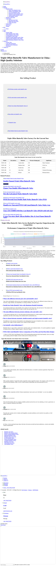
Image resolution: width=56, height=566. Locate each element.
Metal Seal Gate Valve (13, 21)
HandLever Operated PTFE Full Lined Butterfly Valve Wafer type (26, 205)
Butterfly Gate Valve (8, 431)
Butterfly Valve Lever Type (10, 436)
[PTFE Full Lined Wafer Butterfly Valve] (14, 268)
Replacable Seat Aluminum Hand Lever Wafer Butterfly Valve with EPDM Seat (24, 286)
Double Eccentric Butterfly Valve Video (14, 37)
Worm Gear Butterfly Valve (10, 439)
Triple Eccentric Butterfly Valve (15, 15)
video (4, 31)
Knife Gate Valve (12, 22)
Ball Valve (8, 25)
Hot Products (24, 490)
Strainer (7, 26)
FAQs (4, 30)
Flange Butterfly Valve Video (12, 34)
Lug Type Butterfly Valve (14, 12)
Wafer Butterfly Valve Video (12, 33)
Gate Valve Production (11, 43)
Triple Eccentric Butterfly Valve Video (14, 38)
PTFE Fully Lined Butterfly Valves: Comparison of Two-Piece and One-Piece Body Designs (28, 331)
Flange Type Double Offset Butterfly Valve (18, 188)
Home (4, 6)
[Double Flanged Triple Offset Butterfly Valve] (13, 178)
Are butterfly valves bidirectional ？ (13, 325)
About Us (5, 41)
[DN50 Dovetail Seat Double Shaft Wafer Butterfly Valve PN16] (13, 197)
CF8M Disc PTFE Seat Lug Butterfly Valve (15, 292)
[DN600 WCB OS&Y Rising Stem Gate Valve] (14, 279)
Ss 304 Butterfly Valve (9, 438)
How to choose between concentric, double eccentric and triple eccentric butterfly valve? (27, 318)
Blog (4, 27)
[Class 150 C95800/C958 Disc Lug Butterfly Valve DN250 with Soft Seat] (9, 208)
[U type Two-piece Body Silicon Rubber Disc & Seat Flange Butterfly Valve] (12, 214)
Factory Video (9, 32)
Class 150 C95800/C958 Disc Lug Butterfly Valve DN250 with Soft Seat (28, 211)
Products (5, 7)
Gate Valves (8, 18)
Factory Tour (9, 42)
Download (8, 46)
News (7, 28)
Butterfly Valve (9, 8)
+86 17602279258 (7, 500)
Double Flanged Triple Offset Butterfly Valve (19, 181)
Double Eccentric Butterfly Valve (16, 13)
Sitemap (30, 490)
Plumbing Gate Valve (9, 441)
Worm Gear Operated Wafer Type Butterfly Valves (17, 275)
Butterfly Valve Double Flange (11, 433)
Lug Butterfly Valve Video (11, 36)
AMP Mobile (35, 490)
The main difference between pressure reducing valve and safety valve (22, 312)
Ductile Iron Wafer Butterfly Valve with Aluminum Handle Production (23, 305)
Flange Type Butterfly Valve (15, 11)
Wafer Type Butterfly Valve (15, 10)
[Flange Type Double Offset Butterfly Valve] (12, 186)
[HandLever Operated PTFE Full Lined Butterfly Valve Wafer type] (11, 203)
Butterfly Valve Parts (10, 17)
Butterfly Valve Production (12, 44)
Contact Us (5, 47)
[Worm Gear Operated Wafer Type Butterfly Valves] (18, 274)
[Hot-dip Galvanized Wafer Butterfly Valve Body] (11, 192)
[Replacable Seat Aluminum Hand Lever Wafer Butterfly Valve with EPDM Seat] (23, 284)
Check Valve (9, 23)
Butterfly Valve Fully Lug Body (13, 265)
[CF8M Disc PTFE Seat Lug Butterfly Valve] (14, 290)
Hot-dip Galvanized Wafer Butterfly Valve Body (20, 194)
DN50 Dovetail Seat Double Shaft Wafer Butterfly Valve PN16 (25, 199)
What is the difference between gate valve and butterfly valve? (20, 298)
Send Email (3, 525)
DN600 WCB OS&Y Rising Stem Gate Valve (16, 281)
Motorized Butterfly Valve (10, 435)
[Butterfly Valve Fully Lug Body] (11, 263)
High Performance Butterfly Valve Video (15, 39)
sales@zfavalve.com (7, 511)
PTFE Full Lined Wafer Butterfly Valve (15, 270)
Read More (5, 184)
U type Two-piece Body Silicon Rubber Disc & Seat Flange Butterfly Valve (27, 216)
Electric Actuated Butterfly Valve (11, 434)
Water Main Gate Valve (9, 442)
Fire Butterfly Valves (13, 16)
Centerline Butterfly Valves (10, 440)
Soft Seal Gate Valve (13, 20)
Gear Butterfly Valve (8, 444)
